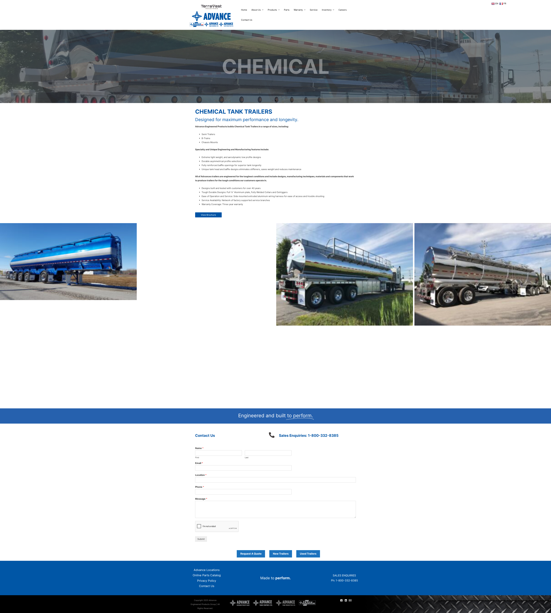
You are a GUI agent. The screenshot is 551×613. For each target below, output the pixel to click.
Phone (199, 486)
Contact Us (246, 20)
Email (199, 463)
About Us (256, 9)
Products (272, 9)
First (197, 457)
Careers (342, 9)
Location (200, 475)
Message (201, 498)
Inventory (326, 9)
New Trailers (281, 553)
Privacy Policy (206, 580)
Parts (286, 9)
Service (314, 9)
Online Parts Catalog (207, 575)
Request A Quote (251, 553)
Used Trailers (308, 553)
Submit (201, 539)
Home (244, 9)
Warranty (298, 9)
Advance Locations (207, 570)
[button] (272, 100)
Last (247, 457)
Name (199, 448)
